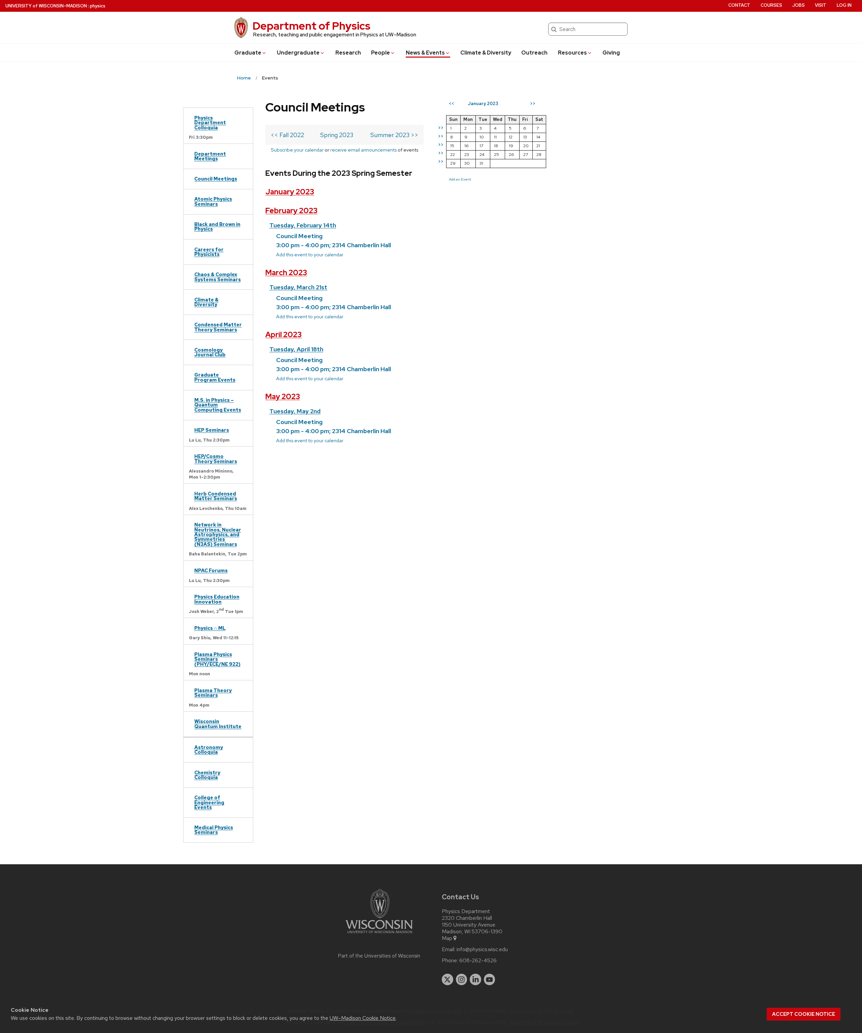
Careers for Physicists (209, 251)
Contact (739, 5)
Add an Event (460, 179)
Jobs (798, 5)
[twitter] (447, 979)
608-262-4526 (478, 960)
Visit (820, 5)
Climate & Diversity (485, 52)
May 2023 (282, 396)
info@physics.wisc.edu (482, 949)
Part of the (379, 956)
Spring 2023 (336, 135)
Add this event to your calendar (309, 254)
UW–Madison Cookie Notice (363, 1018)
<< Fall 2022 (287, 135)
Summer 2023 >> (394, 135)
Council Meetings (215, 178)
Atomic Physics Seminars (213, 201)
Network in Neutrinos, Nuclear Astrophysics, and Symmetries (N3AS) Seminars (217, 534)
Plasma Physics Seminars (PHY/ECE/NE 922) (217, 659)
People (380, 52)
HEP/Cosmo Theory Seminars (215, 458)
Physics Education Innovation (216, 599)
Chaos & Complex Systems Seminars (217, 276)
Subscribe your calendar (297, 150)
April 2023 (283, 335)
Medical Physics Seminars (213, 829)
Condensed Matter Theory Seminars (218, 326)
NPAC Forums (211, 570)
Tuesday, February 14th (302, 225)
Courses (771, 5)
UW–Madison (46, 6)
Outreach (534, 52)
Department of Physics (311, 26)
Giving (611, 52)
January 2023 (289, 192)
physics (97, 6)
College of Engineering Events (209, 802)
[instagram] (461, 979)
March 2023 (286, 273)
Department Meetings (210, 156)
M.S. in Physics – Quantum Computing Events (217, 405)
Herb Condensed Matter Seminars (215, 496)
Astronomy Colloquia (208, 749)
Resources (572, 52)
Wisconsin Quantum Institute (217, 723)
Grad (247, 52)
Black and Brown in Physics (217, 226)
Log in (844, 5)
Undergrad (298, 52)
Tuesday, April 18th (296, 349)
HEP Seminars (211, 430)
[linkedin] (475, 979)
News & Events (425, 52)
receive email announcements (363, 150)
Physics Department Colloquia (210, 123)
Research (348, 52)
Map (447, 938)
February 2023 (291, 211)
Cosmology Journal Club (210, 352)
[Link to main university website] (379, 934)
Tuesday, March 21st (298, 287)
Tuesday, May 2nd (295, 411)
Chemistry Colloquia (207, 774)
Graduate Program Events (214, 377)
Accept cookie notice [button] (803, 1014)
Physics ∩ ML (210, 628)
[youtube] (489, 979)
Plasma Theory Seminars (213, 692)
